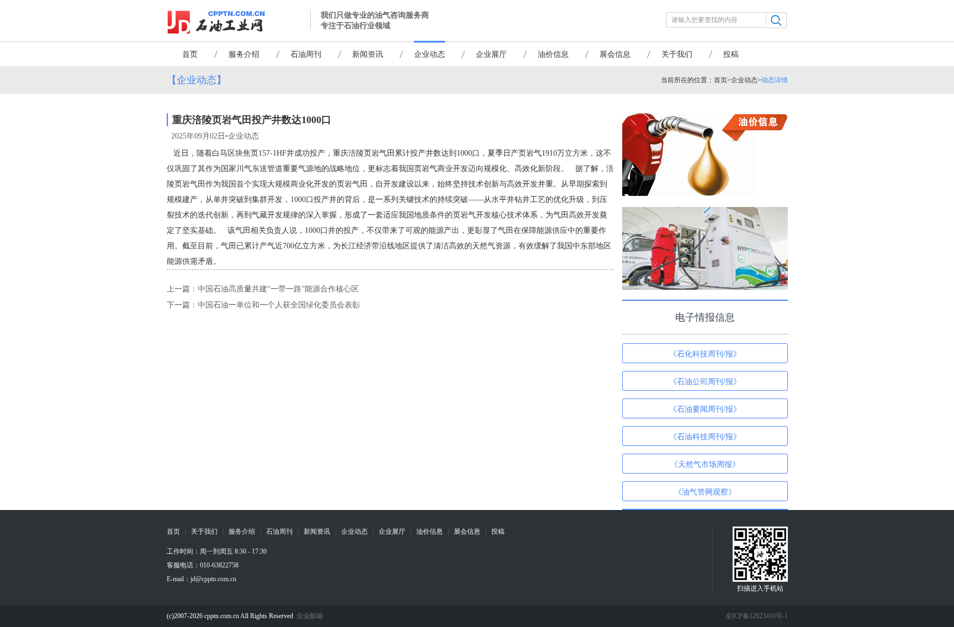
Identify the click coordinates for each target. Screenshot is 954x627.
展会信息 (615, 54)
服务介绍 (244, 54)
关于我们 (676, 54)
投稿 (731, 54)
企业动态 (429, 54)
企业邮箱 (310, 616)
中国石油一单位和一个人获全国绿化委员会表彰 (279, 305)
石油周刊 (305, 54)
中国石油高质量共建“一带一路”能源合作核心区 (278, 289)
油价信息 (553, 54)
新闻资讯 (367, 54)
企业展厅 (491, 54)
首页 (190, 54)
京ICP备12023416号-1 (756, 616)
